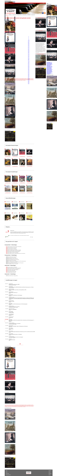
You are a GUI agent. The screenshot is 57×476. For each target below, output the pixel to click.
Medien (10, 14)
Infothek (28, 14)
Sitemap (50, 474)
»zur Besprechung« (7, 156)
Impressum (50, 470)
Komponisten (19, 14)
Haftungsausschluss (8, 474)
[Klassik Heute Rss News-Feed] (44, 13)
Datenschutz (7, 473)
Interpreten (24, 14)
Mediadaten (50, 473)
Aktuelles (14, 14)
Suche (32, 14)
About (6, 470)
